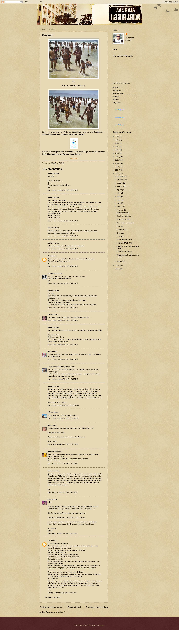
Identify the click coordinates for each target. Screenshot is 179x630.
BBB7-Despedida (123, 213)
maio (119, 200)
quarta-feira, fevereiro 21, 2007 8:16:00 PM (63, 359)
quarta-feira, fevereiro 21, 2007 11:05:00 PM (63, 418)
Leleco (50, 499)
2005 (117, 269)
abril (118, 203)
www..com (119, 109)
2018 (117, 136)
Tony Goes (116, 103)
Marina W (116, 96)
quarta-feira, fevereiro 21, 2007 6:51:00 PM (63, 307)
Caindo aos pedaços (124, 216)
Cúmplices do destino (124, 252)
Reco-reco (120, 233)
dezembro (120, 176)
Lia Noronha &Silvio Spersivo (59, 367)
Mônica (50, 412)
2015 (117, 146)
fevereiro (120, 210)
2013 (117, 153)
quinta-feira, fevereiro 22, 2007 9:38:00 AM (63, 534)
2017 (117, 140)
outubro (120, 183)
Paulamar (116, 100)
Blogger (101, 625)
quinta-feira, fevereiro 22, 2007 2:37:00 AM (63, 464)
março (119, 206)
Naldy (50, 351)
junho (119, 196)
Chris (50, 256)
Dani (49, 425)
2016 (117, 143)
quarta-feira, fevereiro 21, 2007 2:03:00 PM (63, 221)
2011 (117, 160)
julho (119, 193)
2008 (117, 170)
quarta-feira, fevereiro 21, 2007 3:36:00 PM (63, 249)
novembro (120, 180)
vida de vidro (52, 273)
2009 (117, 167)
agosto (119, 190)
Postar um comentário (53, 597)
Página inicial (74, 607)
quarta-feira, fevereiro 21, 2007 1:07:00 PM (63, 190)
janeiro (119, 261)
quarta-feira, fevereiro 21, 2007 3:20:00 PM (63, 236)
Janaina (50, 314)
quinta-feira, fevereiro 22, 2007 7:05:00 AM (63, 492)
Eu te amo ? (121, 236)
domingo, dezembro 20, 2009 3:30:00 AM (62, 593)
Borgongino (117, 90)
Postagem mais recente (51, 607)
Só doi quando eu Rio (124, 240)
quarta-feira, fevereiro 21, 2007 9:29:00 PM (63, 379)
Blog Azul (116, 87)
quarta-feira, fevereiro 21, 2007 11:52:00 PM (63, 444)
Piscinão (120, 226)
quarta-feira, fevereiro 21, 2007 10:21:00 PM (63, 405)
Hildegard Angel (118, 93)
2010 (117, 163)
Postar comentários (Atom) (55, 612)
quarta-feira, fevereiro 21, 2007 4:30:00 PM (63, 266)
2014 (117, 150)
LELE (50, 541)
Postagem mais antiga (97, 607)
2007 (117, 173)
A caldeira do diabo (123, 219)
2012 (117, 157)
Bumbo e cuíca (122, 229)
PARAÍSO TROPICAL (124, 243)
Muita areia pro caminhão (125, 223)
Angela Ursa (52, 451)
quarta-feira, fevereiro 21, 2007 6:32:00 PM (63, 284)
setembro (120, 186)
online (115, 49)
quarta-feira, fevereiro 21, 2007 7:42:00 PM (63, 320)
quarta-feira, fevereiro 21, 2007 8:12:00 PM (63, 344)
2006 (117, 265)
